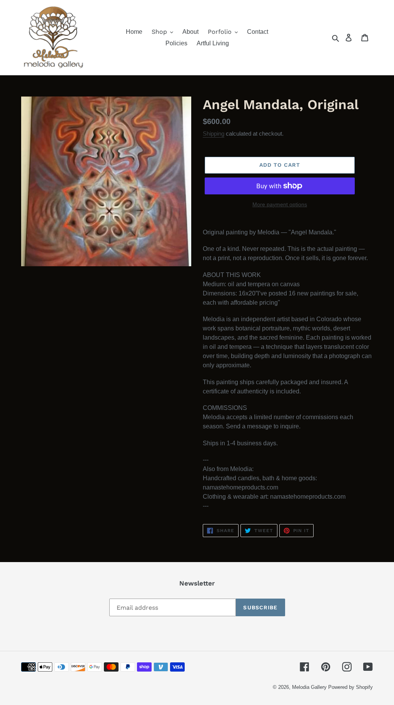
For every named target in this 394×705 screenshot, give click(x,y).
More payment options (279, 204)
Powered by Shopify (350, 687)
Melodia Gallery (309, 687)
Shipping (213, 133)
